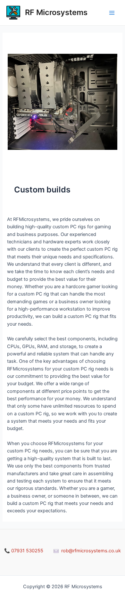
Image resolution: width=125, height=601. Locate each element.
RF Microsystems (56, 12)
